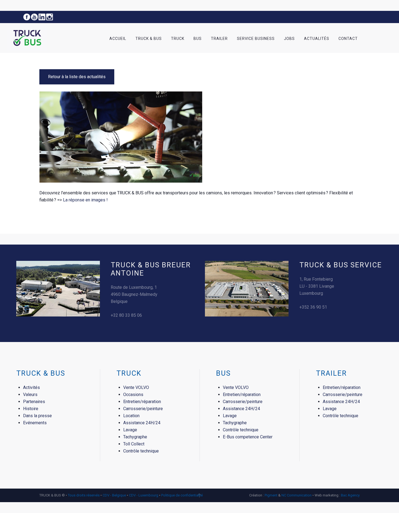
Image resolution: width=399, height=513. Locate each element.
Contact (348, 38)
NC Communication (296, 495)
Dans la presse (37, 415)
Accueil (117, 38)
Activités (31, 387)
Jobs (289, 38)
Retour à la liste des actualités (77, 76)
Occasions (133, 394)
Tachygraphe (135, 436)
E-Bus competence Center (248, 436)
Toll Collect (133, 443)
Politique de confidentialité (182, 495)
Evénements (35, 422)
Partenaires (34, 401)
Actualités (316, 38)
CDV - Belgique (114, 495)
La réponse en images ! (85, 199)
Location (131, 415)
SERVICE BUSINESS (256, 38)
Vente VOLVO (136, 387)
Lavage (130, 429)
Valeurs (30, 394)
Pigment (271, 495)
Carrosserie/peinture (143, 408)
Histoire (30, 408)
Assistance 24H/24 (141, 422)
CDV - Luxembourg (143, 495)
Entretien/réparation (142, 401)
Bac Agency (350, 495)
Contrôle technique (141, 451)
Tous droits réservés (84, 495)
